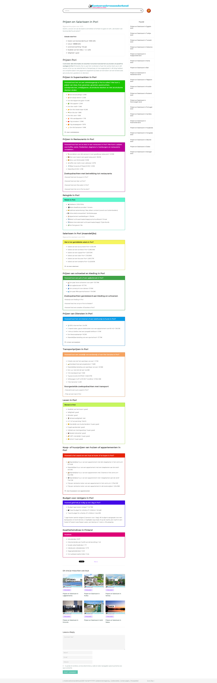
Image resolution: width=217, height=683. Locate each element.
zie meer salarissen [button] (72, 266)
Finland (67, 590)
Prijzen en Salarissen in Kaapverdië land (138, 54)
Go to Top (150, 681)
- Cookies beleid (114, 681)
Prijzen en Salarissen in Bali (139, 67)
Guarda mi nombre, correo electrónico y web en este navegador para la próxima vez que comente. (92, 667)
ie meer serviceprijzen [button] (73, 342)
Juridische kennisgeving (102, 681)
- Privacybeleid (133, 681)
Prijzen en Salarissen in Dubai (140, 146)
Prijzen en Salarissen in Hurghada (141, 128)
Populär (141, 22)
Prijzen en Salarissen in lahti (93, 620)
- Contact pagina (124, 681)
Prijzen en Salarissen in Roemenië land (138, 121)
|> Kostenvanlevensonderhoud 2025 (73, 681)
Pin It (96, 562)
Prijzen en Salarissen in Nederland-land (138, 73)
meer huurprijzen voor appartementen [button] (78, 491)
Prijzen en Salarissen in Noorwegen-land (138, 101)
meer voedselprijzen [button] (73, 132)
